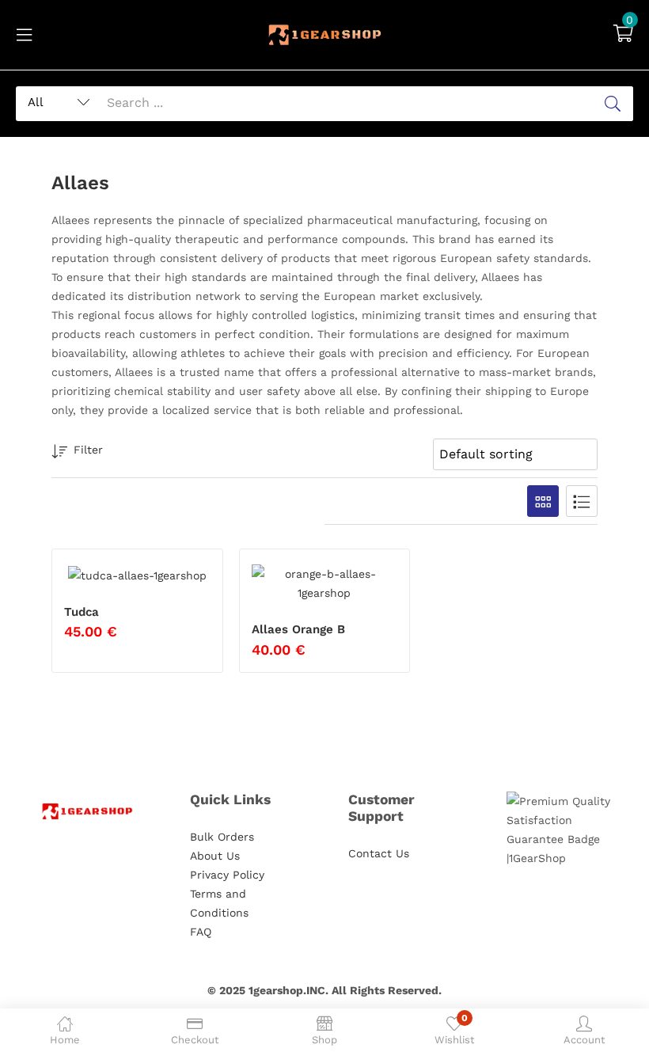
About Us (215, 855)
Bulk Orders (222, 836)
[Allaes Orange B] (325, 583)
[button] (623, 35)
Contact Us (378, 853)
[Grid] (543, 501)
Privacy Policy (227, 874)
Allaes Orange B (298, 629)
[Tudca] (137, 574)
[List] (582, 501)
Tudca (81, 612)
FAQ (200, 931)
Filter (88, 449)
